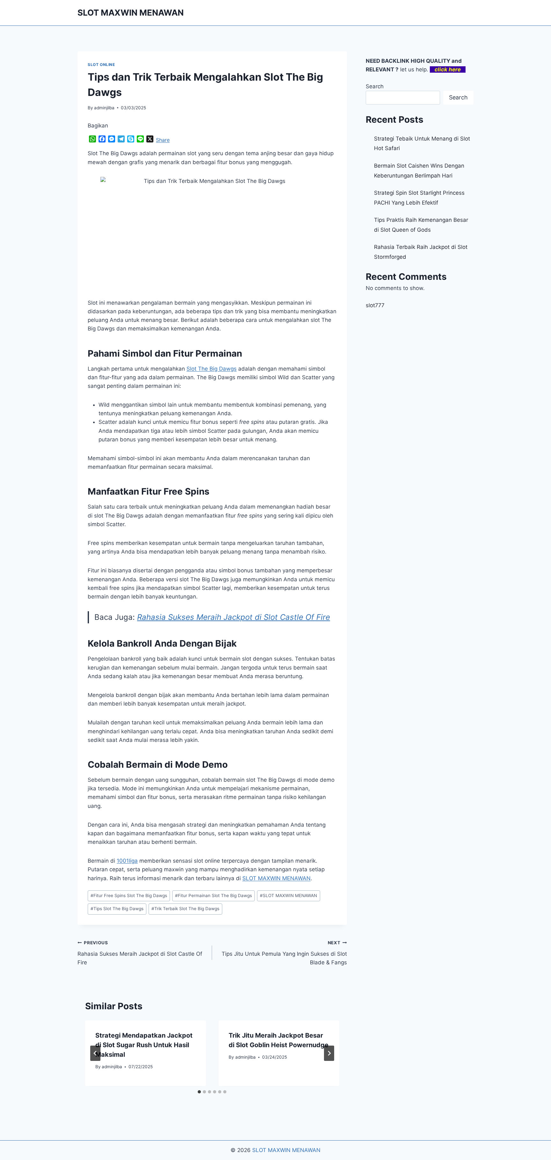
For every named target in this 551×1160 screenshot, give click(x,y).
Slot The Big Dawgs (212, 369)
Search (375, 86)
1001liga (127, 861)
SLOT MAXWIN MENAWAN (288, 895)
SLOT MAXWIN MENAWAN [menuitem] (276, 878)
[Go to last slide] (95, 1053)
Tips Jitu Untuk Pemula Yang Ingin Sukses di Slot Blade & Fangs (284, 953)
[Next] (329, 1053)
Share (163, 140)
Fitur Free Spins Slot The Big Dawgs (129, 895)
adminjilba (104, 107)
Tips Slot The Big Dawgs (117, 908)
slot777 (375, 305)
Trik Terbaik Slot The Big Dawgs (185, 908)
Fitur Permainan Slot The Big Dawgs (213, 895)
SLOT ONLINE (101, 64)
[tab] (199, 1091)
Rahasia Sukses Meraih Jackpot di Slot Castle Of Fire (233, 617)
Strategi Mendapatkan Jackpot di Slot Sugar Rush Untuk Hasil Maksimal (144, 1045)
